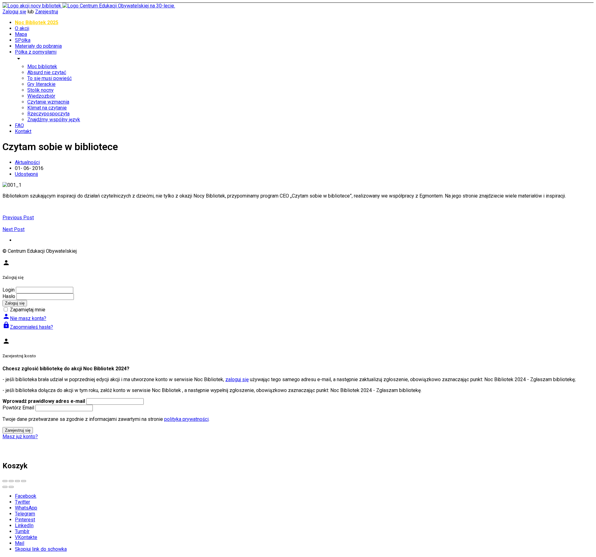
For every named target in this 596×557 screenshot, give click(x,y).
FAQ (19, 125)
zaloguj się (237, 379)
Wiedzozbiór (41, 96)
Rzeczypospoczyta (48, 114)
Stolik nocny (40, 90)
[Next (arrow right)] (11, 487)
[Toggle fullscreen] (17, 481)
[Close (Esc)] (4, 481)
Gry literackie (41, 84)
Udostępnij (26, 174)
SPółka (22, 40)
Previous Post (18, 218)
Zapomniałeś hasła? (27, 327)
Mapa (21, 34)
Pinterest (25, 520)
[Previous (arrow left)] (4, 487)
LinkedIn (24, 525)
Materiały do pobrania (38, 46)
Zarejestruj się (17, 430)
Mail (19, 543)
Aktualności (27, 162)
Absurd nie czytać (46, 72)
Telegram (25, 514)
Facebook (25, 496)
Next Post (13, 229)
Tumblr (22, 531)
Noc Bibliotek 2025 (36, 22)
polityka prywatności (186, 419)
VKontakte (26, 537)
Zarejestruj (46, 12)
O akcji (22, 28)
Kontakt (23, 131)
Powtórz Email (18, 408)
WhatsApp (26, 508)
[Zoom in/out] (23, 481)
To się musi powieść (49, 78)
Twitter (22, 502)
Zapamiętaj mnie (27, 310)
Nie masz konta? (24, 318)
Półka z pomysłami (35, 52)
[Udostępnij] (11, 481)
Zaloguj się (14, 12)
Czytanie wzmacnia (48, 102)
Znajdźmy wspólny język (53, 120)
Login (8, 290)
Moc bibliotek (42, 66)
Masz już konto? (20, 436)
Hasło (8, 296)
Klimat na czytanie (47, 108)
